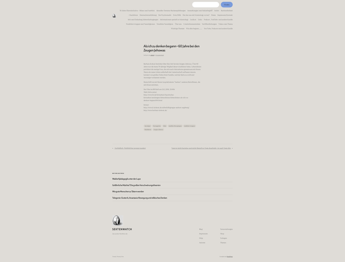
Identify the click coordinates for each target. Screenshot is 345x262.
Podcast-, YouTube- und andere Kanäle (218, 19)
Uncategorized (160, 55)
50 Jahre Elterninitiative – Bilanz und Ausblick (137, 10)
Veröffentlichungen (209, 24)
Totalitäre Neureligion (165, 24)
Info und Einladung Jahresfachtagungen (143, 19)
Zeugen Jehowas (158, 129)
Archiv (216, 10)
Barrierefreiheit (227, 10)
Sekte (164, 126)
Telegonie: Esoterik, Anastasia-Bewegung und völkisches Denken (139, 198)
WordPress (230, 256)
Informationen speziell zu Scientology (174, 19)
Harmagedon (157, 126)
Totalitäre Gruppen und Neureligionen (140, 24)
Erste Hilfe (177, 15)
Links (200, 19)
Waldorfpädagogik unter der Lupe (126, 179)
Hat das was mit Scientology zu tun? (196, 15)
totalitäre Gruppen (189, 126)
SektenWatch (122, 229)
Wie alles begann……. (194, 28)
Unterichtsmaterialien (191, 24)
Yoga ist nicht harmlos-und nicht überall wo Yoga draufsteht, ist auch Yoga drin (201, 148)
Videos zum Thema (225, 24)
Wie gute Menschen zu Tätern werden (128, 191)
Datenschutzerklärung (148, 15)
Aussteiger (148, 126)
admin (152, 55)
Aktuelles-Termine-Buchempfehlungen (171, 10)
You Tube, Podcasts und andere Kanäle (218, 28)
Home (213, 15)
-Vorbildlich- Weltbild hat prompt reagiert (130, 148)
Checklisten (133, 15)
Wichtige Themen (177, 28)
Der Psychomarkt (164, 15)
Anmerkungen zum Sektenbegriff (199, 10)
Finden (226, 4)
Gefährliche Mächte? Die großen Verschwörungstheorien (136, 185)
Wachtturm (148, 129)
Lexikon (193, 19)
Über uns (178, 24)
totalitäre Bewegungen (175, 126)
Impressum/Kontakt (225, 15)
